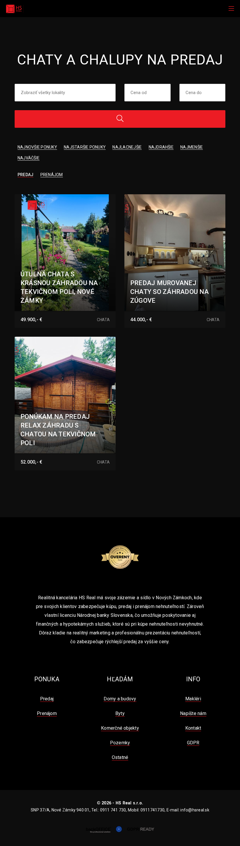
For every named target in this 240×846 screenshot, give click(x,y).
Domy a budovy (120, 699)
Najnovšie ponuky (37, 147)
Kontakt (193, 728)
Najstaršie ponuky (85, 147)
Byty (120, 713)
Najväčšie (29, 158)
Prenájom (51, 174)
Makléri (193, 699)
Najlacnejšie (127, 147)
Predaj (25, 174)
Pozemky (120, 742)
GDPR (193, 742)
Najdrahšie (161, 147)
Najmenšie (191, 147)
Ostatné (120, 757)
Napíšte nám (193, 713)
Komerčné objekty (120, 728)
